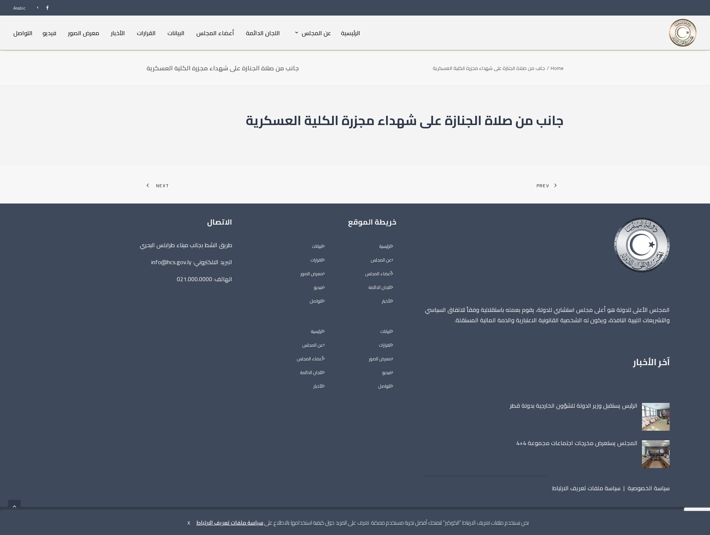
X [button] (188, 522)
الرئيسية (350, 32)
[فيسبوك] (39, 7)
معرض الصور (83, 32)
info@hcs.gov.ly (171, 262)
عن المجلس (316, 32)
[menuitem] (39, 7)
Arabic (19, 8)
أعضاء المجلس (215, 32)
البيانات (176, 32)
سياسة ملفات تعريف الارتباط (586, 488)
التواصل (23, 32)
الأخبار (118, 32)
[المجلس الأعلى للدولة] (683, 33)
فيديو (49, 32)
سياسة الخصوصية (649, 488)
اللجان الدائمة (263, 32)
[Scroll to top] (14, 505)
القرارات (146, 32)
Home (557, 68)
